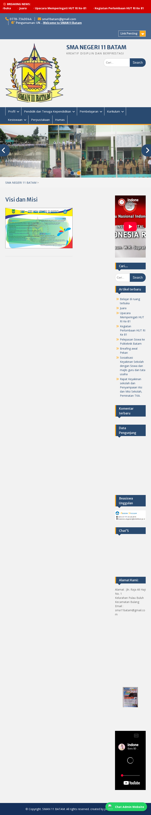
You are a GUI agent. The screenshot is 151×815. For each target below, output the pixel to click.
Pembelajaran (89, 111)
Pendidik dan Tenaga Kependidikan (47, 111)
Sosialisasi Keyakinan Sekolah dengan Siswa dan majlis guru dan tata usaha (132, 366)
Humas (60, 120)
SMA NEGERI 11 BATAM (96, 47)
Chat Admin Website (129, 807)
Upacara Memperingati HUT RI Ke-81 (48, 8)
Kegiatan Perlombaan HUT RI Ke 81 (107, 8)
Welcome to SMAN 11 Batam (62, 23)
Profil (11, 111)
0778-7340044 (21, 19)
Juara (10, 8)
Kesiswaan (15, 120)
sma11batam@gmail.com (59, 19)
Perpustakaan (40, 120)
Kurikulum (113, 111)
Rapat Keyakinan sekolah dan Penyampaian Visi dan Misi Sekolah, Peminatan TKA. (131, 387)
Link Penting (129, 33)
